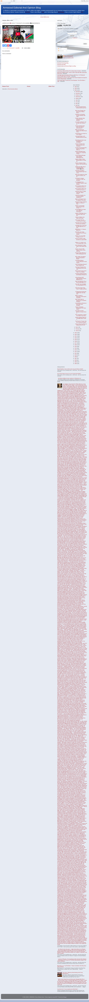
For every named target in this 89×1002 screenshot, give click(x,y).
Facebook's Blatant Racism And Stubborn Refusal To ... (81, 274)
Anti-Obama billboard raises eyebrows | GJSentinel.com (69, 378)
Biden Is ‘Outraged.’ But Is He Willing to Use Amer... (80, 200)
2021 (76, 336)
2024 (76, 90)
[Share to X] (27, 48)
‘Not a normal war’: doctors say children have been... (81, 315)
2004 (76, 363)
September (78, 96)
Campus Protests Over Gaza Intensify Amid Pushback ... (80, 144)
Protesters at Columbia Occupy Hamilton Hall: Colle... (80, 115)
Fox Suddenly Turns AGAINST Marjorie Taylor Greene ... (81, 183)
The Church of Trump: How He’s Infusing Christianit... (81, 322)
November (78, 93)
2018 (76, 341)
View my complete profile (68, 57)
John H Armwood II (69, 56)
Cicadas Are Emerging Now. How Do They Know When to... (81, 148)
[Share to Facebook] (28, 48)
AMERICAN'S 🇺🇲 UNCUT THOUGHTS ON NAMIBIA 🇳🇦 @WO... (80, 167)
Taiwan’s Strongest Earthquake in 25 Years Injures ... (80, 308)
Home (28, 86)
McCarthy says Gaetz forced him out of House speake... (80, 233)
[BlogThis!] (26, 48)
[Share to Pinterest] (29, 48)
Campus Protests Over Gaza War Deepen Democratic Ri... (80, 126)
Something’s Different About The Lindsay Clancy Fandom (69, 70)
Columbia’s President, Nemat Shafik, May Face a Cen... (80, 171)
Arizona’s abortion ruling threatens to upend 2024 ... (80, 239)
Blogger (65, 997)
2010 (76, 355)
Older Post (51, 86)
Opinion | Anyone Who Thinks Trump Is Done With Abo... (80, 250)
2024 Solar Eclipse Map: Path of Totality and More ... (81, 288)
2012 (76, 351)
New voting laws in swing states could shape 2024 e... (80, 246)
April (77, 105)
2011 (76, 353)
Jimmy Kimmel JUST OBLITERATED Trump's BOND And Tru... (80, 278)
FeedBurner (74, 37)
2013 (76, 349)
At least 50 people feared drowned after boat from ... (80, 107)
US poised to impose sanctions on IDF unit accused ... (80, 179)
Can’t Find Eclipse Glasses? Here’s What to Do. (81, 265)
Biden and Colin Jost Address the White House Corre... (81, 130)
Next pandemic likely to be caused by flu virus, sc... (80, 186)
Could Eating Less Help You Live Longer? (81, 134)
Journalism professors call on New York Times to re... (80, 123)
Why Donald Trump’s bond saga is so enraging (80, 271)
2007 (76, 358)
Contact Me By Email (44, 17)
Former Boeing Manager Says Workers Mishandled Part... (80, 156)
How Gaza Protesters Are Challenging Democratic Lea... (80, 268)
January (77, 330)
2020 (76, 337)
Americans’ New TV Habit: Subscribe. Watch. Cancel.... (80, 192)
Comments (61, 50)
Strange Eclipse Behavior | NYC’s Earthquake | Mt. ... (80, 253)
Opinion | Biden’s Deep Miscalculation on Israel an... (80, 160)
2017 (76, 343)
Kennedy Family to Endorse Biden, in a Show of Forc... (81, 202)
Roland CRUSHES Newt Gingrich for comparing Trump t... (80, 152)
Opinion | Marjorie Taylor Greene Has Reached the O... (81, 164)
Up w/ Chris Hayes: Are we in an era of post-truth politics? (69, 373)
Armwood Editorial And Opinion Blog (22, 7)
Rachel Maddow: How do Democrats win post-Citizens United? (70, 369)
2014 (76, 348)
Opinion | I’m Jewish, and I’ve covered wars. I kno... (81, 243)
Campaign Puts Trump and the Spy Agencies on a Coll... (80, 226)
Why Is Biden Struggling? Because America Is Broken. (80, 257)
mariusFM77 (55, 997)
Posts (60, 48)
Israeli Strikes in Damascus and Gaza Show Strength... (80, 304)
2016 (76, 344)
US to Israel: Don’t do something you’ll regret (80, 220)
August (77, 98)
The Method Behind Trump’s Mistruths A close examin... (81, 261)
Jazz (43, 12)
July (77, 100)
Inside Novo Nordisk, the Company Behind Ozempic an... (80, 196)
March (77, 327)
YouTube (27, 12)
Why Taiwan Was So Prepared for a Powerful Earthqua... (80, 300)
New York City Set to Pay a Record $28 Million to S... (81, 282)
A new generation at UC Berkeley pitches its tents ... (81, 137)
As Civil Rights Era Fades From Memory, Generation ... (80, 210)
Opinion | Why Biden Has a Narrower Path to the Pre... (80, 214)
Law (82, 12)
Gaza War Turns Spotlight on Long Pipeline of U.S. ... (80, 285)
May (77, 103)
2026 (76, 86)
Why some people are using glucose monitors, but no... (81, 175)
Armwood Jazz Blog (61, 64)
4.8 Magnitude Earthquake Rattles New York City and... (80, 292)
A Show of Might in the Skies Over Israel (80, 218)
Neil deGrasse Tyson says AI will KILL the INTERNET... (80, 141)
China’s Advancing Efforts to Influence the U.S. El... (81, 324)
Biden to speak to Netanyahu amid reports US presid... (80, 296)
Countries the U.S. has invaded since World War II (67, 989)
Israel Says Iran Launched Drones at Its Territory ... (80, 223)
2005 (76, 361)
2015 (76, 346)
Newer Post (5, 86)
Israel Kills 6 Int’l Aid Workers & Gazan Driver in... (80, 311)
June (77, 101)
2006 (76, 360)
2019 (76, 339)
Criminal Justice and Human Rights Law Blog (66, 66)
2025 (76, 88)
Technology (61, 12)
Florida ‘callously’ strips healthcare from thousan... (80, 119)
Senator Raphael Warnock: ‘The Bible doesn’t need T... (80, 318)
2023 (76, 332)
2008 (76, 356)
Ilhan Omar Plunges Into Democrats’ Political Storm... (80, 111)
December (78, 91)
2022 (76, 334)
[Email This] (24, 48)
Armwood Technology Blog (62, 62)
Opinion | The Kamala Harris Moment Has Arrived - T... (79, 206)
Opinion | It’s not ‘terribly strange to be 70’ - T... (80, 236)
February (78, 328)
